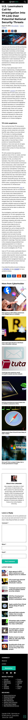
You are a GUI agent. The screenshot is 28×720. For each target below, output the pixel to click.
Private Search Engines (10, 704)
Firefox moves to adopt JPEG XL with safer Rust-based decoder (17, 638)
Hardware (20, 681)
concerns (12, 91)
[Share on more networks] (15, 31)
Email (4, 552)
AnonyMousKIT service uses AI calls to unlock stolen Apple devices (16, 630)
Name (4, 544)
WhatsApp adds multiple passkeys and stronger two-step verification (17, 622)
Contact (4, 664)
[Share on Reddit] (9, 31)
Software (6, 687)
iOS (18, 685)
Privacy (19, 680)
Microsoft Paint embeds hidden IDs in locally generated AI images (13, 463)
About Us (4, 661)
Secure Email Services (10, 695)
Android (19, 683)
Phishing (19, 687)
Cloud (18, 688)
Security (6, 680)
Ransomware (7, 683)
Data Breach (7, 681)
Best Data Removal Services (11, 706)
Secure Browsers (8, 699)
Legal (5, 685)
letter (21, 188)
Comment (5, 523)
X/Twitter (6, 269)
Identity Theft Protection (10, 702)
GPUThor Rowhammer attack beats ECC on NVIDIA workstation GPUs (13, 403)
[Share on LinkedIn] (6, 31)
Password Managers (9, 697)
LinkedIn (16, 269)
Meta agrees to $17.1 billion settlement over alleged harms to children (13, 313)
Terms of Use (5, 717)
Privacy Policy (15, 715)
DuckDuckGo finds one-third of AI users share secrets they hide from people (17, 647)
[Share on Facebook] (12, 31)
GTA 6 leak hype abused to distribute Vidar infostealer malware (12, 343)
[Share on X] (3, 31)
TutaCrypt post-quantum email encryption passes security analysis (12, 373)
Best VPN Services (9, 701)
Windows (6, 688)
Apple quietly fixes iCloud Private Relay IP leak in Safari (14, 433)
